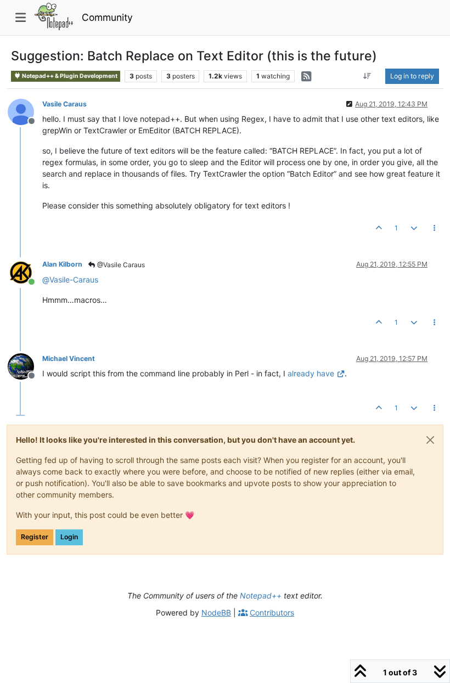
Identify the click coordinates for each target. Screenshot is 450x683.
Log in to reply (412, 76)
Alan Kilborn (62, 264)
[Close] (430, 440)
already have (311, 373)
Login (69, 537)
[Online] (25, 271)
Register (34, 537)
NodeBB (216, 612)
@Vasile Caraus (120, 265)
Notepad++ (261, 595)
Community (107, 17)
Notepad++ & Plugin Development (69, 76)
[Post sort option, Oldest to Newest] (367, 76)
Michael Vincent (68, 358)
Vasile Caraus (64, 104)
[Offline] (25, 111)
